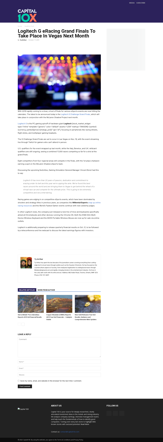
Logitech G (22, 123)
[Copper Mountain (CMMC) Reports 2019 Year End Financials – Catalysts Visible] (59, 304)
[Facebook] (63, 18)
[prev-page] (19, 324)
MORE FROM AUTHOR (46, 290)
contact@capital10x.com (69, 432)
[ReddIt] (46, 46)
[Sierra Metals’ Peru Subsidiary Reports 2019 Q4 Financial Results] (31, 304)
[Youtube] (73, 18)
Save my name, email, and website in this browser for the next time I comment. (51, 381)
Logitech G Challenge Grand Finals (75, 114)
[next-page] (23, 324)
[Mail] (41, 279)
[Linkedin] (53, 46)
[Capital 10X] (34, 15)
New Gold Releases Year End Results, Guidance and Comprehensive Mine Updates (85, 317)
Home (20, 26)
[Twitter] (68, 18)
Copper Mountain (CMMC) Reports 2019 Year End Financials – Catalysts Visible (59, 317)
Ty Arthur (23, 40)
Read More (85, 424)
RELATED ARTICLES (27, 290)
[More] (68, 46)
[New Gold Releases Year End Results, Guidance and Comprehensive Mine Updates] (88, 304)
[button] (143, 20)
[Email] (61, 46)
